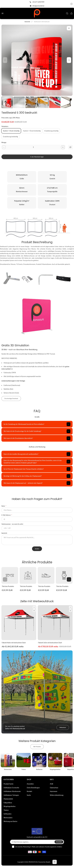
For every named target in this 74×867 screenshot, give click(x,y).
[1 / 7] (7, 102)
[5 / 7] (55, 102)
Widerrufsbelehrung (56, 795)
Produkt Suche (8, 784)
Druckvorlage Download (11, 398)
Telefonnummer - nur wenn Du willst (12, 524)
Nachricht (4, 533)
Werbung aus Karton (10, 821)
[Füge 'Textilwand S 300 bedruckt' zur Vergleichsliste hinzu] (70, 147)
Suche (29, 795)
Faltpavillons (8, 803)
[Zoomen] (69, 28)
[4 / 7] (43, 102)
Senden (37, 549)
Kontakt (29, 791)
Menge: (3, 142)
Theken (6, 810)
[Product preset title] (9, 575)
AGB (51, 784)
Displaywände (8, 799)
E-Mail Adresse (6, 515)
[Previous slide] (5, 60)
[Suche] (67, 13)
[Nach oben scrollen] (54, 862)
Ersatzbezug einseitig (51, 131)
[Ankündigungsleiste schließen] (71, 4)
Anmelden (30, 784)
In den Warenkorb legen (37, 157)
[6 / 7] (67, 102)
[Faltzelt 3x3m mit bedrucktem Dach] (55, 622)
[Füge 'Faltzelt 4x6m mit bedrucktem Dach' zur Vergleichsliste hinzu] (34, 610)
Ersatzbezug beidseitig (10, 137)
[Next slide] (69, 60)
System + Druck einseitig (11, 131)
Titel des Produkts (8, 586)
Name (3, 506)
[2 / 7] (19, 102)
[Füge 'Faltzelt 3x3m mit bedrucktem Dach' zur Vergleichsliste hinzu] (70, 610)
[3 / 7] (31, 102)
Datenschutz (54, 788)
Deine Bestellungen (33, 788)
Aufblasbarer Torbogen (11, 795)
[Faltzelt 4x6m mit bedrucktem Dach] (18, 622)
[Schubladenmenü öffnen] (2, 13)
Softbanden (7, 814)
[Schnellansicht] (34, 607)
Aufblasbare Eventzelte (11, 788)
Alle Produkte (37, 746)
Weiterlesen (62, 727)
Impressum (53, 791)
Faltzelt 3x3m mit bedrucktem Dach (50, 643)
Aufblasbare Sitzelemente (12, 791)
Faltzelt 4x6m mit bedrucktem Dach (14, 643)
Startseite (27, 21)
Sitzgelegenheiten (9, 806)
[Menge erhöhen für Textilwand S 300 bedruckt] (63, 147)
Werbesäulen (8, 818)
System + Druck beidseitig (32, 131)
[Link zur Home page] (37, 831)
